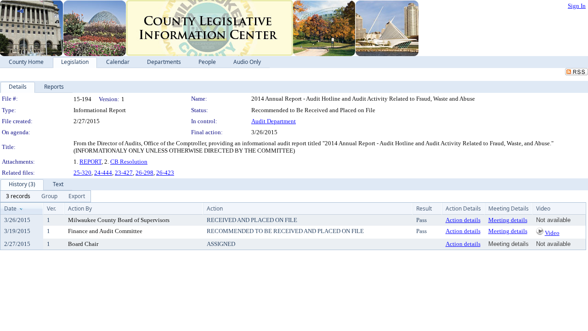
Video (552, 232)
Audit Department (273, 121)
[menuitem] (18, 196)
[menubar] (45, 196)
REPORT (90, 161)
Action (215, 208)
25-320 (82, 172)
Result (424, 208)
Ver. (51, 208)
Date (10, 208)
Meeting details (507, 220)
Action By (80, 208)
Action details (463, 220)
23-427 (124, 172)
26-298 (144, 172)
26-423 (165, 172)
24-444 (103, 172)
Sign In (577, 5)
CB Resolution (128, 161)
